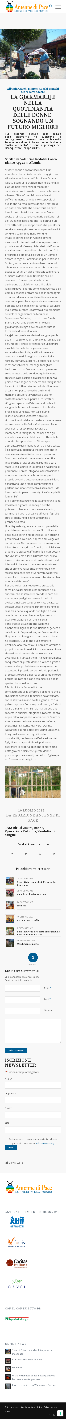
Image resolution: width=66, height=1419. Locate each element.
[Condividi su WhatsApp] (40, 853)
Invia (10, 1147)
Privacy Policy (43, 1407)
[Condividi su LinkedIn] (54, 853)
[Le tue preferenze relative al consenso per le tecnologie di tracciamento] (60, 1413)
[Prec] (12, 781)
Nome (47, 987)
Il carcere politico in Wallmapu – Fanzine (34, 1385)
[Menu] (56, 6)
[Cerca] (49, 6)
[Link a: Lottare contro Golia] (10, 919)
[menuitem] (49, 6)
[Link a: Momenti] (10, 905)
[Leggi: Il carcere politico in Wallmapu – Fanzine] (8, 1386)
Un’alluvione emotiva (28, 944)
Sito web (48, 1010)
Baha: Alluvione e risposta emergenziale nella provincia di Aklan (38, 933)
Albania (12, 89)
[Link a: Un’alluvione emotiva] (10, 943)
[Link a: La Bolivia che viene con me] (10, 893)
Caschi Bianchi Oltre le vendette (40, 90)
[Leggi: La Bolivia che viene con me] (8, 1361)
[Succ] (54, 781)
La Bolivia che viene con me (31, 894)
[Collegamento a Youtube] (53, 1415)
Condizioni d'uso (28, 1407)
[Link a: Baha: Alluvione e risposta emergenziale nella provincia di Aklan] (10, 931)
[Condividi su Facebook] (12, 853)
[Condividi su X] (26, 853)
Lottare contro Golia (28, 920)
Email (47, 999)
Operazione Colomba (20, 831)
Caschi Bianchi (28, 89)
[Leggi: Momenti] (8, 1369)
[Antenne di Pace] (27, 6)
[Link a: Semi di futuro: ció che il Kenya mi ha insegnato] (10, 881)
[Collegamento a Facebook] (49, 1415)
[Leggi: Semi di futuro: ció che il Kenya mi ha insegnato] (8, 1351)
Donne (38, 828)
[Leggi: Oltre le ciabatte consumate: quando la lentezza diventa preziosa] (8, 1377)
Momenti (21, 905)
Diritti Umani (22, 828)
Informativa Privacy (45, 1143)
